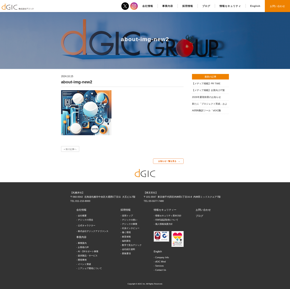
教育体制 (126, 236)
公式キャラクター (86, 225)
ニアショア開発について (90, 268)
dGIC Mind (160, 261)
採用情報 (125, 209)
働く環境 (126, 232)
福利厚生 (126, 241)
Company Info (162, 257)
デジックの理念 (85, 220)
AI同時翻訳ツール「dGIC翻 (206, 110)
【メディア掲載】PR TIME (206, 83)
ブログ (199, 215)
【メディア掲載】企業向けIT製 (208, 90)
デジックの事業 (129, 224)
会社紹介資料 (128, 249)
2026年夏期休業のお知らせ (206, 97)
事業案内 (82, 243)
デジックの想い (129, 220)
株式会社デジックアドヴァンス (93, 231)
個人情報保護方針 (164, 224)
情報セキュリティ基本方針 (168, 215)
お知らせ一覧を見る (167, 161)
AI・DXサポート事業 (88, 251)
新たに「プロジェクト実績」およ (209, 103)
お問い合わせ (277, 6)
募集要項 (126, 253)
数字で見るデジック (132, 245)
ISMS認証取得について (166, 220)
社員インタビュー (130, 228)
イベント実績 (84, 264)
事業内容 (81, 237)
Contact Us (160, 270)
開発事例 (82, 260)
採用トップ (127, 215)
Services (159, 266)
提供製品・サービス (88, 255)
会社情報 (81, 209)
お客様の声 (83, 247)
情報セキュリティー (165, 209)
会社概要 (82, 215)
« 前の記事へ (70, 149)
